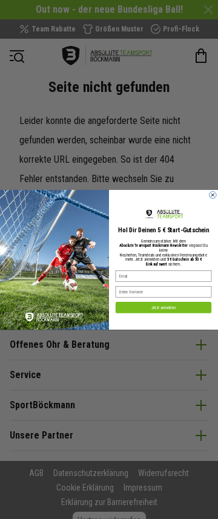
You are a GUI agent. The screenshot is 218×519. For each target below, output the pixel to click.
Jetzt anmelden (163, 307)
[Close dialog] (213, 194)
